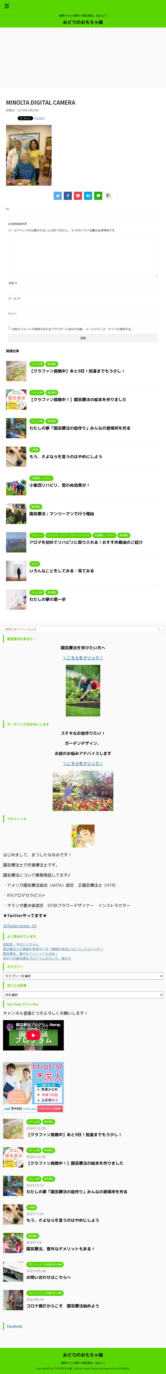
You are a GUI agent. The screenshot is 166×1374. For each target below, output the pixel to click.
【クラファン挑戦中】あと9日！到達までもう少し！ (77, 371)
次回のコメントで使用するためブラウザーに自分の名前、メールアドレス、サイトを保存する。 (73, 329)
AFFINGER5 (123, 1368)
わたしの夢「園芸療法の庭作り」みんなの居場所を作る (80, 428)
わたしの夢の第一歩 (47, 599)
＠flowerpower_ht (20, 925)
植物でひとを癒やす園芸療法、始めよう (83, 1363)
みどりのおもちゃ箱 (83, 22)
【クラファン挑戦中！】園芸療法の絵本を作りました (78, 399)
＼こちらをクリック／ (83, 763)
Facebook (14, 1326)
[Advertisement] (83, 58)
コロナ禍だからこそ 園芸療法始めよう (62, 1306)
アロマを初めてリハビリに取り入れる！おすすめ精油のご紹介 (86, 542)
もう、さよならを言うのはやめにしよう (65, 456)
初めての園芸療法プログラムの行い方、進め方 (37, 958)
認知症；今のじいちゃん (21, 944)
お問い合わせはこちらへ (48, 1277)
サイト (12, 314)
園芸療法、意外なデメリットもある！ (30, 953)
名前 (12, 283)
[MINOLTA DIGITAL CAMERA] (88, 196)
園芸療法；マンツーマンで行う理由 (61, 513)
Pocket (39, 118)
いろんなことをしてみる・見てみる (61, 571)
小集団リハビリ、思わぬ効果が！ (59, 485)
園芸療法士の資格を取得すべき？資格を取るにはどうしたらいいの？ (53, 949)
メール (14, 298)
